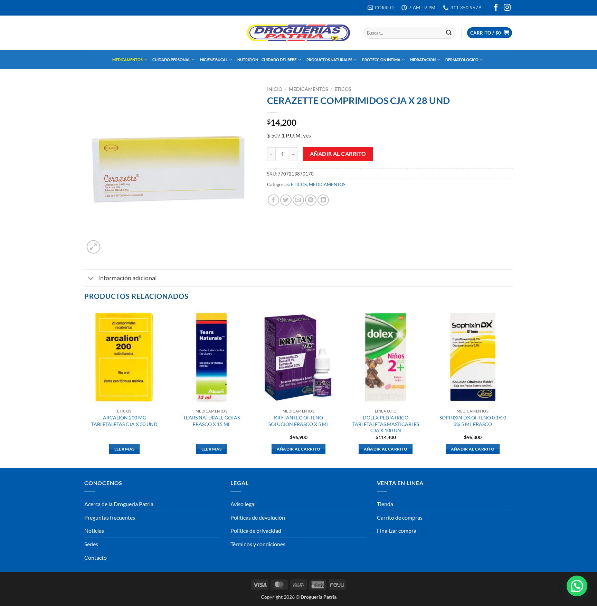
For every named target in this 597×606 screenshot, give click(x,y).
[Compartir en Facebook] (273, 200)
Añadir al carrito (338, 154)
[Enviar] (449, 33)
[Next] (512, 387)
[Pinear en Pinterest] (310, 200)
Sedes (91, 544)
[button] (489, 33)
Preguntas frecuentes (109, 517)
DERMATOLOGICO (461, 59)
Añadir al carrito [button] (299, 449)
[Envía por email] (298, 200)
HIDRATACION (423, 59)
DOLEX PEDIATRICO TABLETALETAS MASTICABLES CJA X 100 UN (385, 424)
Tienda (385, 504)
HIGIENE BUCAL (214, 59)
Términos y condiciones (257, 544)
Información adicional (127, 278)
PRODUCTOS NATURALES (329, 59)
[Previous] (84, 387)
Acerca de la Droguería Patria (118, 504)
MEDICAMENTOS (127, 59)
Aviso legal (243, 504)
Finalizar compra (396, 530)
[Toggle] (91, 278)
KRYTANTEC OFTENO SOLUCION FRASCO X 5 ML (298, 421)
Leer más (124, 449)
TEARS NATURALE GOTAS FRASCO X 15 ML (211, 421)
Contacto (95, 557)
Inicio (274, 89)
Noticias (94, 530)
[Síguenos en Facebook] (496, 8)
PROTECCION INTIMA (381, 59)
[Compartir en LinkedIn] (323, 200)
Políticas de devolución (257, 517)
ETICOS (342, 89)
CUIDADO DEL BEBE (279, 59)
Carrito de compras (400, 517)
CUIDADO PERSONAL (171, 59)
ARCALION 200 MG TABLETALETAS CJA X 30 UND (124, 421)
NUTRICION (247, 59)
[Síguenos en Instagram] (507, 8)
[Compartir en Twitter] (286, 200)
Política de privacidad (255, 530)
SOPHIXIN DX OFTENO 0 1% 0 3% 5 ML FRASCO (472, 421)
